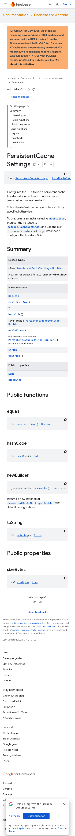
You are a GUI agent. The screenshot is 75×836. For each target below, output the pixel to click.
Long (11, 373)
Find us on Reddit (12, 701)
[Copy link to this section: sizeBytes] (29, 570)
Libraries (7, 675)
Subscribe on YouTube (15, 712)
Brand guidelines (12, 755)
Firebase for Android (51, 15)
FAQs (6, 760)
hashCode (14, 314)
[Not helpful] (33, 89)
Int (10, 308)
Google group (10, 744)
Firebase (11, 78)
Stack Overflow (11, 738)
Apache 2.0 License (47, 626)
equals (12, 302)
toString (14, 355)
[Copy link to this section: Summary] (34, 249)
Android (7, 783)
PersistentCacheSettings (31, 178)
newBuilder (57, 218)
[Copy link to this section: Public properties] (54, 553)
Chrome (7, 788)
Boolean (13, 296)
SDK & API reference (14, 663)
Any (25, 302)
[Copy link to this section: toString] (25, 523)
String (12, 349)
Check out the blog (13, 695)
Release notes (10, 749)
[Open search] (50, 4)
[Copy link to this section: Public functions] (51, 395)
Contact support (12, 733)
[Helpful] (28, 89)
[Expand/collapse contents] (28, 106)
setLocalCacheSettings (23, 227)
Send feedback (20, 96)
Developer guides (12, 658)
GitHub (7, 680)
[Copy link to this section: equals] (23, 412)
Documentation (15, 15)
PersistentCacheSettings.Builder (40, 268)
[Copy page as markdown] (46, 165)
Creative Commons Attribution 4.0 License (36, 623)
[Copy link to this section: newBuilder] (32, 476)
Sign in (67, 4)
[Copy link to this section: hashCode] (30, 444)
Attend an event (12, 717)
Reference (17, 82)
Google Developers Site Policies (28, 630)
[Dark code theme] (65, 174)
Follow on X (9, 706)
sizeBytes (14, 379)
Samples (7, 669)
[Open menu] (5, 4)
